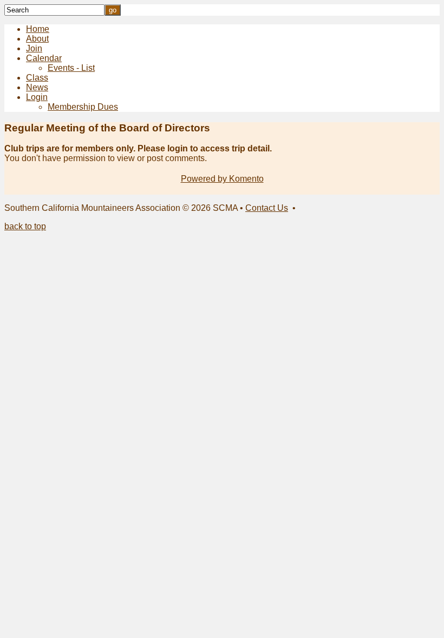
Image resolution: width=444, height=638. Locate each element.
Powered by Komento (222, 178)
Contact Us (266, 207)
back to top (25, 226)
